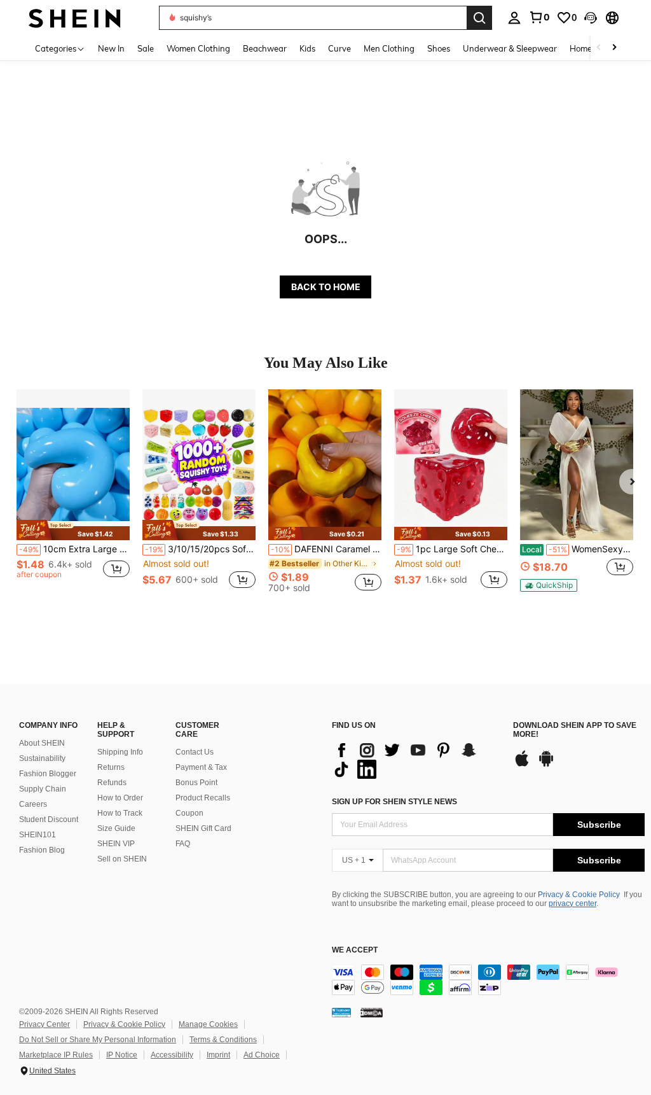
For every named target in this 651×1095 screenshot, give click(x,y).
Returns (111, 767)
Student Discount (48, 819)
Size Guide (116, 828)
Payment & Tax (201, 767)
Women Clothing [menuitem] (198, 48)
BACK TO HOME (325, 286)
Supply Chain (42, 789)
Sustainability (42, 758)
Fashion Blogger (47, 773)
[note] (73, 530)
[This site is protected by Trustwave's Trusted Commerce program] (341, 1012)
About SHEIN (42, 743)
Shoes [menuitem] (438, 48)
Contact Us (194, 752)
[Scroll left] (598, 48)
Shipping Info (120, 752)
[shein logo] (75, 17)
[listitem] (73, 496)
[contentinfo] (488, 980)
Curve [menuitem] (339, 48)
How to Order (120, 797)
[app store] (522, 764)
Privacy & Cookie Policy (579, 894)
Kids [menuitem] (307, 48)
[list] (416, 760)
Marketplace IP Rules (56, 1054)
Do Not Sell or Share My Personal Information (97, 1039)
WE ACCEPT (355, 950)
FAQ (182, 843)
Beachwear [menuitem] (265, 48)
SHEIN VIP (116, 843)
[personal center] (514, 17)
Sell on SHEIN (122, 858)
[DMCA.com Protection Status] (371, 1012)
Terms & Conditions (223, 1039)
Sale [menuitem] (145, 48)
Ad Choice (261, 1054)
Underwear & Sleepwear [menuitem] (510, 48)
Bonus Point (196, 782)
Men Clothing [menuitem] (389, 48)
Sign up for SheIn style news (394, 801)
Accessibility (172, 1054)
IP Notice (121, 1054)
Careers (33, 804)
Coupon (189, 813)
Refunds (112, 782)
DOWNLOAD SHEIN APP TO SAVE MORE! (574, 730)
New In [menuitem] (111, 48)
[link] (539, 17)
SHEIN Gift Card (203, 828)
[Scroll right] (614, 48)
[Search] (479, 18)
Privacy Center (44, 1024)
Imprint (218, 1054)
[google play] (546, 764)
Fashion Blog (42, 850)
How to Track (119, 813)
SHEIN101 (37, 834)
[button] (590, 17)
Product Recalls (202, 797)
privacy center (572, 903)
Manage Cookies (208, 1024)
